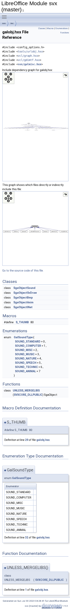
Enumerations (61, 28)
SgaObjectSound (24, 287)
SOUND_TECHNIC (26, 367)
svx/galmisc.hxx (29, 64)
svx (4, 23)
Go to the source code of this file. (23, 270)
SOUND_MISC (24, 350)
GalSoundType (23, 337)
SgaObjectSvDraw (25, 292)
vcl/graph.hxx (28, 55)
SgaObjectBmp (23, 297)
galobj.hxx (43, 439)
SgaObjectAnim (23, 302)
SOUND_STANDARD (27, 341)
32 (26, 537)
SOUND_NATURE (26, 358)
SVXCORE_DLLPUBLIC (28, 394)
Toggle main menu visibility (5, 16)
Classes (41, 28)
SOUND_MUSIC (25, 354)
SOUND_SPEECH (25, 362)
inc (12, 23)
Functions (64, 32)
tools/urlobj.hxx (30, 51)
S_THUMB (22, 322)
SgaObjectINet (22, 307)
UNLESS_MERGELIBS (26, 390)
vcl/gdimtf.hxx (29, 60)
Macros (50, 28)
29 (26, 439)
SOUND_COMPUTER (28, 345)
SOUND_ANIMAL (25, 371)
